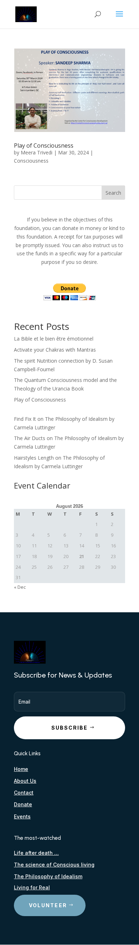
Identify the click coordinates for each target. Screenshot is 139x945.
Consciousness (31, 160)
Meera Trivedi (36, 152)
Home (21, 769)
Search (113, 192)
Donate (23, 804)
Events (22, 816)
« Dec (20, 587)
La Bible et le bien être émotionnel (53, 338)
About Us (25, 781)
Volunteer (48, 905)
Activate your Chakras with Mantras (55, 349)
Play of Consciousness (43, 145)
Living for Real (32, 887)
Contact (24, 793)
